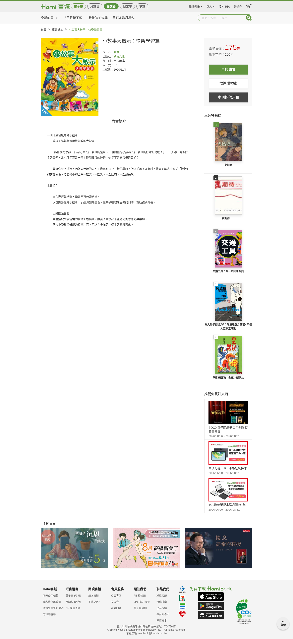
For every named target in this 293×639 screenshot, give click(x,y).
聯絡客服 (161, 595)
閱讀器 (111, 6)
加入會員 (224, 6)
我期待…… (228, 218)
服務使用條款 (50, 595)
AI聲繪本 (161, 620)
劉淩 (116, 52)
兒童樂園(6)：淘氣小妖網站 (228, 377)
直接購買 (228, 70)
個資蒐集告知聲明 (53, 608)
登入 (209, 6)
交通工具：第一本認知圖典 (228, 271)
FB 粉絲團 (140, 595)
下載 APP (94, 601)
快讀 (142, 6)
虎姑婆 (228, 164)
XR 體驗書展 (73, 608)
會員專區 (116, 595)
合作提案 (161, 601)
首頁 (43, 29)
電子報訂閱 (140, 608)
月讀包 (94, 6)
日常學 (127, 6)
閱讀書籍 (194, 6)
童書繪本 (57, 29)
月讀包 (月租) (73, 601)
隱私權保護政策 (52, 601)
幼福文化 (119, 56)
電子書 (78, 6)
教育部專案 (162, 614)
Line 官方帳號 (142, 601)
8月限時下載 (73, 18)
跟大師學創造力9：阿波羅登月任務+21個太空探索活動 (228, 326)
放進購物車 (228, 84)
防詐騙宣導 (49, 614)
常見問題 (116, 608)
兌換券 (238, 6)
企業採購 (161, 608)
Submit (249, 18)
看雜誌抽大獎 (98, 18)
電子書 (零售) (73, 595)
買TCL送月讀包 (123, 18)
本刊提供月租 (228, 97)
